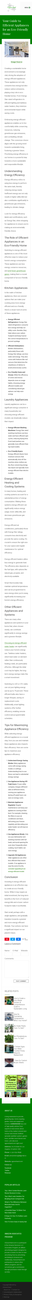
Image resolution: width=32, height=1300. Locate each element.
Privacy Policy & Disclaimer (13, 1294)
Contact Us (16, 1290)
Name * (8, 951)
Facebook (8, 1168)
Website (24, 951)
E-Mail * (16, 951)
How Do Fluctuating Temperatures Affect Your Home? (20, 1017)
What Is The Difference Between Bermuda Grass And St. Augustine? (15, 1204)
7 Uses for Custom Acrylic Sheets (20, 1061)
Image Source (16, 62)
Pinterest (8, 1173)
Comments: (8, 959)
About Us (7, 1290)
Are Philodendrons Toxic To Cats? (20, 1037)
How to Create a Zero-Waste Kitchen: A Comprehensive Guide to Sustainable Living (20, 1003)
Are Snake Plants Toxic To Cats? (20, 1027)
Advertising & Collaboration (13, 1292)
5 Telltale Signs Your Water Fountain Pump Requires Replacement (19, 1051)
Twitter (7, 1170)
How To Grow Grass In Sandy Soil (16, 1222)
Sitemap (6, 1297)
